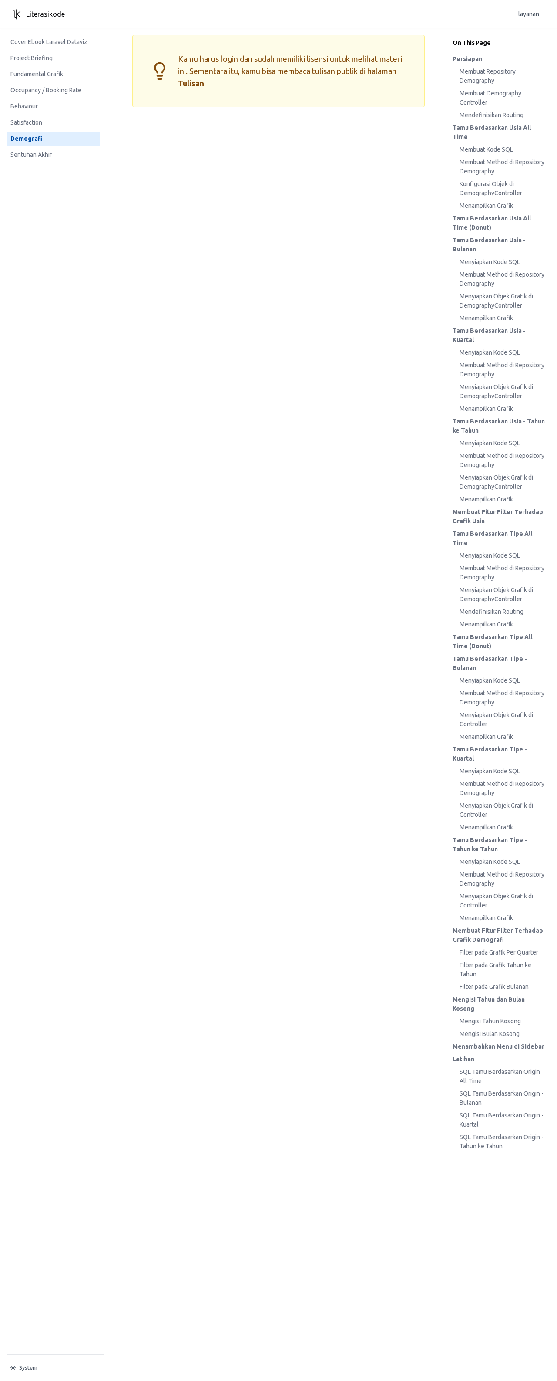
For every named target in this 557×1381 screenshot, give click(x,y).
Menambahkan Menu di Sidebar (498, 1046)
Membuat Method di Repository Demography (502, 167)
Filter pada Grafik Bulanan (494, 986)
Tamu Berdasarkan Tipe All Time (492, 538)
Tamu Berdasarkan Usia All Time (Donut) (492, 223)
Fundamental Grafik (36, 74)
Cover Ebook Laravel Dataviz (48, 41)
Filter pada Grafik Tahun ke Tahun (495, 969)
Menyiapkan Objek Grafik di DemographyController (496, 301)
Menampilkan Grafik (486, 205)
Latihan (463, 1059)
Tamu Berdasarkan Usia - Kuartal (489, 335)
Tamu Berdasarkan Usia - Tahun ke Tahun (499, 426)
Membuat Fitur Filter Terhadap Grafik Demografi (498, 935)
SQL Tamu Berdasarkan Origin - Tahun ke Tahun (502, 1142)
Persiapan (467, 58)
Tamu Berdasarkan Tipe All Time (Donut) (492, 641)
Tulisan (191, 83)
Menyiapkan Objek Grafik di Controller (496, 719)
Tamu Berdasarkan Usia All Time (492, 132)
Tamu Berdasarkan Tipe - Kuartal (490, 754)
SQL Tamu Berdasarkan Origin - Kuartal (502, 1120)
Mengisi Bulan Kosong (490, 1033)
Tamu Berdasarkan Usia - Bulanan (489, 245)
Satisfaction (26, 122)
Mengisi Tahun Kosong (490, 1021)
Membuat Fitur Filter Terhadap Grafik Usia (498, 516)
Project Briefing (31, 57)
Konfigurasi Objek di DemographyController (491, 188)
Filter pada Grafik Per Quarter (499, 952)
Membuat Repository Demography (488, 76)
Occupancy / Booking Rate (45, 90)
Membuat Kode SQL (486, 149)
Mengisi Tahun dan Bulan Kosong (489, 1004)
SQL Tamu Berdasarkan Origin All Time (500, 1076)
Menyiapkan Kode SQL (490, 261)
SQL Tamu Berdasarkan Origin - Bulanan (502, 1098)
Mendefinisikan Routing (491, 115)
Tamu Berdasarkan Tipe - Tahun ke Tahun (490, 844)
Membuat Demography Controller (490, 98)
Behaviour (24, 106)
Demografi (26, 138)
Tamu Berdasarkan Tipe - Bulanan (490, 663)
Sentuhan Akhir (31, 154)
